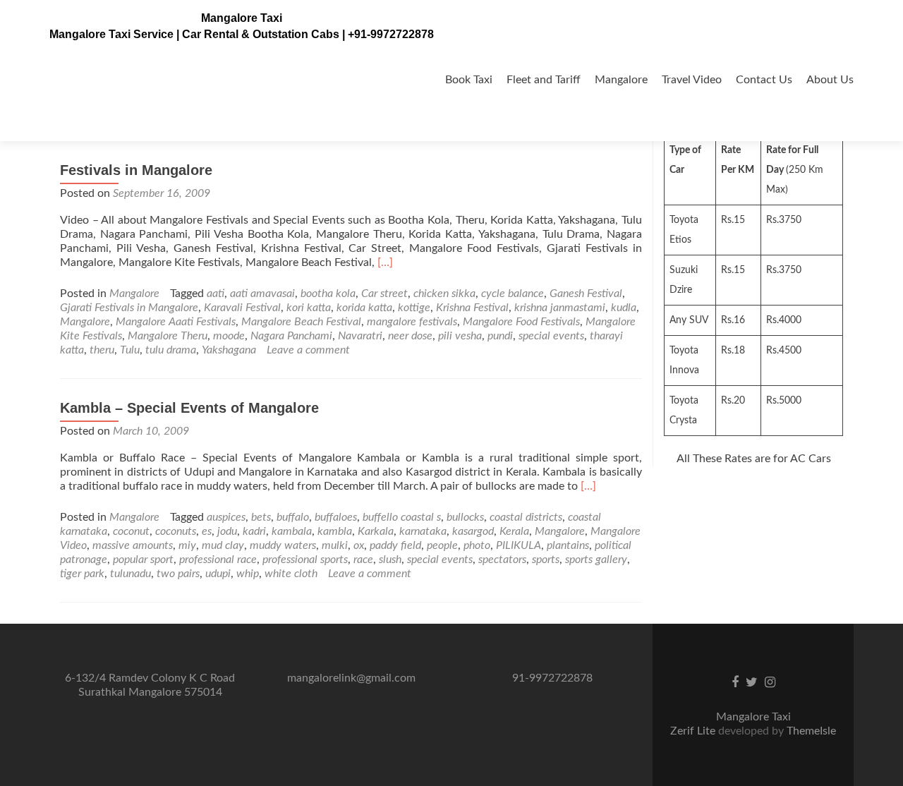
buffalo (293, 517)
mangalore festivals (412, 321)
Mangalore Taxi (241, 18)
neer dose (410, 335)
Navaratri (360, 335)
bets (261, 517)
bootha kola (328, 293)
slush (390, 559)
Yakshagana (229, 350)
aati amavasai (262, 293)
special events (551, 335)
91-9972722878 (552, 678)
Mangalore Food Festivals (521, 321)
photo (476, 545)
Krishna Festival (472, 307)
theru (102, 350)
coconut (131, 531)
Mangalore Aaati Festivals (176, 321)
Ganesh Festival (586, 293)
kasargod (473, 531)
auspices (226, 517)
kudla (623, 307)
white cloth (291, 573)
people (442, 545)
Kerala (514, 531)
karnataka (423, 531)
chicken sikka (444, 293)
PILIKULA (518, 545)
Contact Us (764, 79)
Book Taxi (468, 79)
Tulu (130, 350)
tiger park (82, 573)
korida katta (364, 307)
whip (247, 573)
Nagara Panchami (291, 335)
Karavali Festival (242, 307)
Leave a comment (308, 350)
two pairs (178, 573)
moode (229, 335)
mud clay (223, 545)
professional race (218, 559)
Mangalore (621, 79)
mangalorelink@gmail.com (351, 678)
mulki (335, 545)
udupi (218, 573)
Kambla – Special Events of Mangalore (189, 408)
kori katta (308, 307)
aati (215, 293)
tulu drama (170, 350)
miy (187, 545)
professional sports (305, 559)
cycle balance (512, 293)
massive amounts (132, 545)
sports (545, 559)
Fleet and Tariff (544, 79)
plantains (568, 545)
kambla (334, 531)
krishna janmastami (559, 307)
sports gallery (596, 559)
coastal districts (526, 517)
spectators (502, 559)
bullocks (465, 517)
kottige (414, 307)
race (363, 559)
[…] (385, 262)
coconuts (175, 531)
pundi (500, 335)
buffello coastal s (402, 517)
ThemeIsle (811, 731)
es (207, 531)
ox (358, 545)
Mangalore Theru (167, 335)
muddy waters (283, 545)
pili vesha (460, 335)
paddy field (395, 545)
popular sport (143, 559)
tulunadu (130, 573)
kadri (254, 531)
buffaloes (336, 517)
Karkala (376, 531)
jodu (227, 531)
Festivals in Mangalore (136, 170)
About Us (830, 79)
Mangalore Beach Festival (301, 321)
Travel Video (692, 79)
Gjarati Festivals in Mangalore (129, 307)
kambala (292, 531)
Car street (384, 293)
